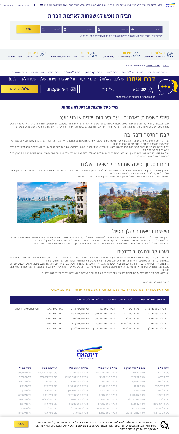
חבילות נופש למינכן (131, 313)
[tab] (151, 299)
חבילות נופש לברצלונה (155, 308)
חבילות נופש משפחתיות (157, 289)
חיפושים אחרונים (41, 5)
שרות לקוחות (8, 5)
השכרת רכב (57, 5)
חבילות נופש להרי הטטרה (27, 308)
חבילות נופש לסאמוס (107, 403)
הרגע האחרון (96, 5)
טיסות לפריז (164, 399)
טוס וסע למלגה (50, 412)
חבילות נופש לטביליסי (130, 323)
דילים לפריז (26, 408)
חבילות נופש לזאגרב (80, 308)
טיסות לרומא (163, 390)
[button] (132, 29)
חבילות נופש (151, 5)
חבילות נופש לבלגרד (54, 323)
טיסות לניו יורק (37, 72)
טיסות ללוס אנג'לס (72, 72)
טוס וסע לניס (51, 408)
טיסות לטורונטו (138, 403)
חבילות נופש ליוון (109, 381)
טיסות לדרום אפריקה (135, 412)
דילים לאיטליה (24, 394)
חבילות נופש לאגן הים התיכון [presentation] (122, 299)
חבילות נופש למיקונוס (107, 408)
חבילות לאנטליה (80, 412)
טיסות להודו (139, 385)
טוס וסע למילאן (50, 385)
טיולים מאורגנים (108, 5)
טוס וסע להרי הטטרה (47, 372)
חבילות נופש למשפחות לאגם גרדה (89, 289)
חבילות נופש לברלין (157, 328)
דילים (88, 5)
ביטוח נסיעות (68, 5)
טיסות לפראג (163, 377)
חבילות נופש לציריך (55, 313)
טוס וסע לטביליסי (49, 399)
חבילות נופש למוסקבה (54, 328)
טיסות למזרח (139, 372)
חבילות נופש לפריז (106, 308)
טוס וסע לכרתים (50, 394)
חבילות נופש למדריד (157, 313)
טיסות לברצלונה (162, 385)
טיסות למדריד (163, 381)
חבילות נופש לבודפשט (105, 318)
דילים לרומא (25, 385)
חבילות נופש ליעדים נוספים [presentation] (89, 299)
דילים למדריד (25, 377)
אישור (21, 424)
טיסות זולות (163, 368)
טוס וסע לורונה (50, 381)
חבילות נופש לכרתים (107, 412)
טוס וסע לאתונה (50, 390)
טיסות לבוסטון (54, 72)
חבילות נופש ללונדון (157, 323)
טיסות (159, 5)
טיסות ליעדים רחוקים (134, 368)
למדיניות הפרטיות (60, 425)
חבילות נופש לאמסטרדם (104, 323)
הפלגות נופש (121, 5)
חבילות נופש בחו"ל (107, 368)
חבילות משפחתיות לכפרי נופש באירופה (125, 289)
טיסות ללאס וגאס (19, 72)
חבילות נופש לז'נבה (55, 318)
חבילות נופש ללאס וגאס (132, 72)
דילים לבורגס (25, 399)
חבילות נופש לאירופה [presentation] (153, 299)
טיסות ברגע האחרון (160, 412)
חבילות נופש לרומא (157, 318)
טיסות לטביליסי (162, 408)
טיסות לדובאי (163, 372)
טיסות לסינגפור (138, 408)
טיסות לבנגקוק (138, 381)
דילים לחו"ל (25, 368)
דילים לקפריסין (24, 412)
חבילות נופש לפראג (131, 328)
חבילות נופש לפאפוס (78, 403)
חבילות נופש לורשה (81, 318)
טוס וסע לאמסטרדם (48, 377)
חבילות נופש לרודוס (108, 394)
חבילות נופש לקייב (55, 308)
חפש (28, 29)
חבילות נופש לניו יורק (157, 72)
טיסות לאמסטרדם (161, 403)
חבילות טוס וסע (49, 368)
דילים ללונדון (25, 403)
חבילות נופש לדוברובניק (104, 328)
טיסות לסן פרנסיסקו (93, 72)
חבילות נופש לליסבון (80, 328)
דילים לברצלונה (24, 381)
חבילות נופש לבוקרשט (105, 313)
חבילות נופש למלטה (80, 313)
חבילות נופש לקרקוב (80, 323)
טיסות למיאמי (112, 72)
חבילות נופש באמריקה (134, 65)
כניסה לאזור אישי (34, 5)
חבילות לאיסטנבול (79, 408)
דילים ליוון (26, 390)
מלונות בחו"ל (79, 5)
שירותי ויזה (48, 5)
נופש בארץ (141, 5)
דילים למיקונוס (24, 372)
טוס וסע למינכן (50, 403)
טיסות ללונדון (163, 394)
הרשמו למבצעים (22, 5)
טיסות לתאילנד (138, 377)
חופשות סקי (131, 5)
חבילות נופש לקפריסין (61, 289)
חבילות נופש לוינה (132, 318)
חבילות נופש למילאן (131, 308)
